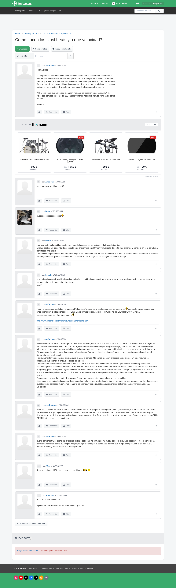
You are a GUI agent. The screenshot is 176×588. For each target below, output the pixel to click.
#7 (38, 339)
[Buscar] (159, 11)
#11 (39, 495)
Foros (105, 3)
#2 (38, 182)
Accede (146, 3)
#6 (38, 304)
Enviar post (23, 49)
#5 (38, 275)
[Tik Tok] (26, 577)
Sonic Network (34, 568)
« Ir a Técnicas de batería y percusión (31, 523)
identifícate (33, 550)
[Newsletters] (46, 577)
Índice (61, 11)
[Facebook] (31, 577)
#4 (38, 241)
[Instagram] (16, 577)
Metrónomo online (63, 568)
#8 (38, 405)
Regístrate (157, 3)
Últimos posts (19, 11)
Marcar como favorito (63, 49)
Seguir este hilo (41, 49)
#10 (39, 466)
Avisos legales (77, 568)
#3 (38, 211)
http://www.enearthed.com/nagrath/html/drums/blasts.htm (62, 321)
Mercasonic (121, 3)
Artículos (94, 3)
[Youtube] (21, 577)
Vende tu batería (48, 568)
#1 (38, 66)
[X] (36, 577)
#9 (38, 437)
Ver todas (151, 125)
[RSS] (41, 577)
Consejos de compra (47, 11)
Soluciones (32, 11)
